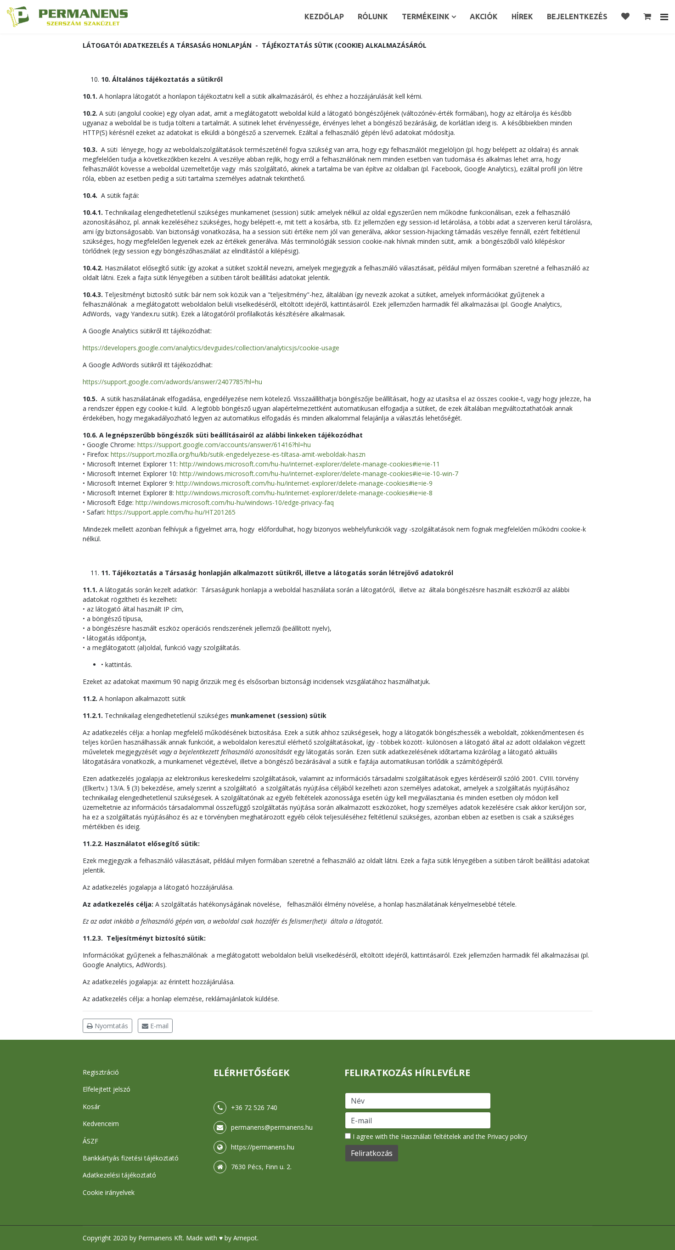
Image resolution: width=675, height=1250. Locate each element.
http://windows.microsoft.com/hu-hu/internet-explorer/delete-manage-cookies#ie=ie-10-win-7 (319, 473)
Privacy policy (507, 1136)
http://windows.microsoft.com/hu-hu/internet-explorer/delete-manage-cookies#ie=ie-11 (310, 464)
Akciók (484, 16)
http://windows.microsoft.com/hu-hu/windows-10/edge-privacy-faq (234, 502)
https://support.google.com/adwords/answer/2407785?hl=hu (172, 381)
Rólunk (373, 16)
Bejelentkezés (577, 16)
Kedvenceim (101, 1123)
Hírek (522, 16)
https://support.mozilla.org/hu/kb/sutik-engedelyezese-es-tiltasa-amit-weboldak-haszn (238, 454)
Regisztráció (101, 1072)
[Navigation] (664, 17)
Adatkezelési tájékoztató (119, 1175)
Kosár (91, 1106)
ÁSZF (90, 1141)
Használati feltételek (431, 1136)
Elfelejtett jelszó (106, 1089)
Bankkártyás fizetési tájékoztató (131, 1158)
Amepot (245, 1237)
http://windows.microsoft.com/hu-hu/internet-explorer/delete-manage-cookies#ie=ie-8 (304, 492)
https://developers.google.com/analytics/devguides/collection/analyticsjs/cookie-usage (211, 347)
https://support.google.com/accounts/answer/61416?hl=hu (224, 444)
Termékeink (426, 16)
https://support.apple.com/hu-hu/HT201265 (171, 512)
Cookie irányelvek (109, 1192)
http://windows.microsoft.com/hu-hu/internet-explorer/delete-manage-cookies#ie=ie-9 (304, 483)
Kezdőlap (324, 16)
